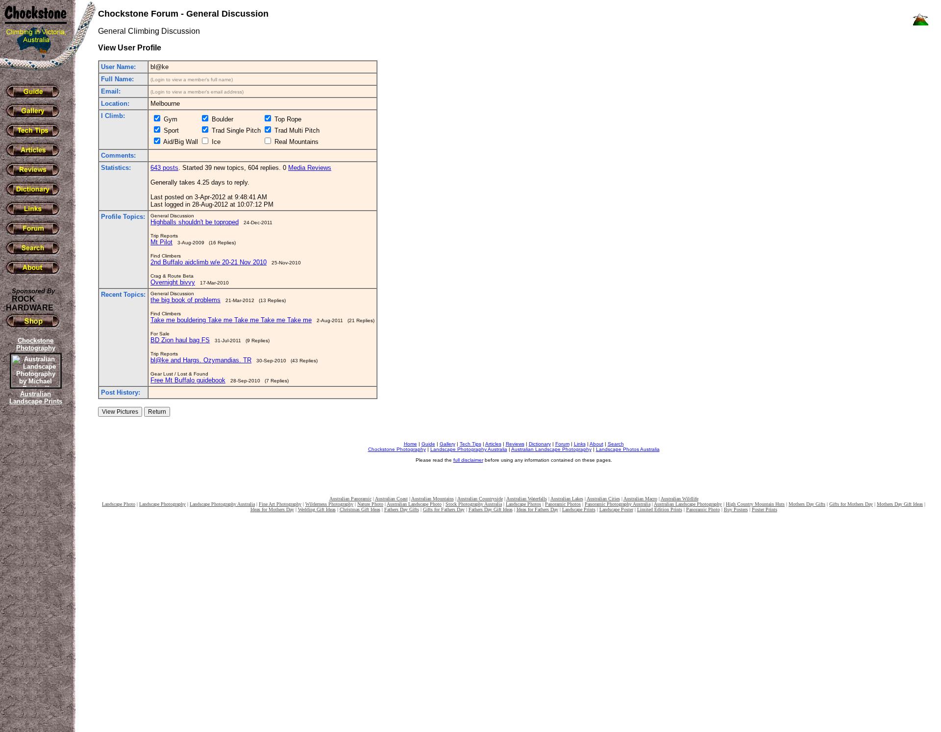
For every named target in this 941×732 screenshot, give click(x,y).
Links (580, 444)
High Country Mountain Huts (755, 504)
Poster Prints (764, 509)
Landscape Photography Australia (468, 449)
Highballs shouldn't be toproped (194, 222)
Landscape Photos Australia (628, 449)
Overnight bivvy (172, 282)
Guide (428, 444)
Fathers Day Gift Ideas (491, 509)
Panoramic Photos (563, 504)
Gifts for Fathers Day (444, 509)
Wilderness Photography (329, 504)
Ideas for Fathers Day (537, 509)
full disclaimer (468, 460)
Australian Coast (391, 498)
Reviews (515, 444)
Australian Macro (640, 498)
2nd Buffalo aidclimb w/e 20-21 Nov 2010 (208, 262)
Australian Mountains (432, 498)
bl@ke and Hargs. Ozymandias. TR (200, 360)
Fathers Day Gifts (401, 509)
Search (616, 444)
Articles (493, 444)
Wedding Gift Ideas (317, 509)
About (596, 444)
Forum (562, 444)
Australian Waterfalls (526, 498)
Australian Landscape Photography (551, 449)
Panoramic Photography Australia (617, 504)
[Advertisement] (34, 575)
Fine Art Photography (280, 504)
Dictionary (540, 444)
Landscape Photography (162, 504)
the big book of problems (185, 300)
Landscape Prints (578, 509)
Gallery (447, 444)
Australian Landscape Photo (414, 504)
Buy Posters (736, 509)
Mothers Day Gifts (807, 504)
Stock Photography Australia (474, 504)
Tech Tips (470, 444)
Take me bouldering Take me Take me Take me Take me (231, 320)
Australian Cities (603, 498)
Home (410, 444)
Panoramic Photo (703, 509)
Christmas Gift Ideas (360, 509)
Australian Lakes (566, 498)
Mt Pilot (161, 242)
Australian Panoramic (350, 498)
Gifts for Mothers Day (851, 504)
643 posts (164, 167)
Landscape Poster (616, 509)
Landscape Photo (118, 504)
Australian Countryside (480, 498)
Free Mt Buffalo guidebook (187, 380)
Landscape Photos (523, 504)
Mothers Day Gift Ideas (900, 504)
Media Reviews (309, 167)
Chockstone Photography (397, 449)
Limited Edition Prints (659, 509)
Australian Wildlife (679, 498)
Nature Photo (370, 504)
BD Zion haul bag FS (180, 340)
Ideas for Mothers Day (272, 509)
